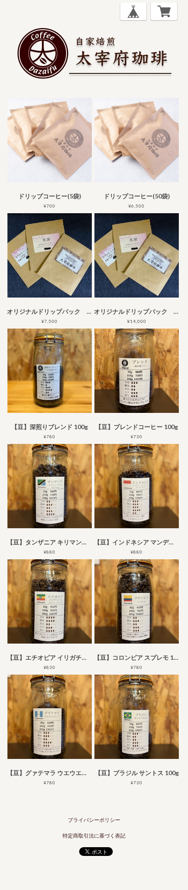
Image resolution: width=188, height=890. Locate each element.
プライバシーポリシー (94, 820)
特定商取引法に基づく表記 (94, 835)
